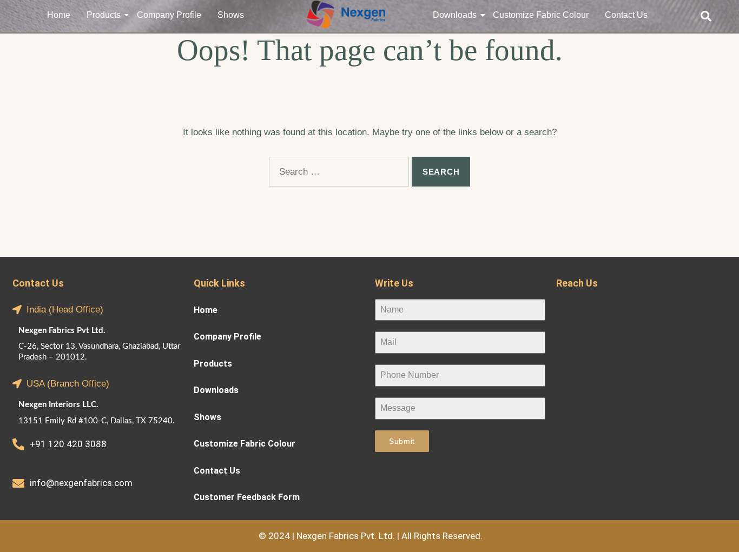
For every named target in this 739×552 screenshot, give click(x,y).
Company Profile (169, 14)
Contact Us (626, 14)
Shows (230, 14)
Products (104, 14)
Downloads (455, 14)
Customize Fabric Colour (541, 14)
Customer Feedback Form (247, 495)
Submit (402, 441)
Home (58, 14)
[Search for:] (339, 172)
